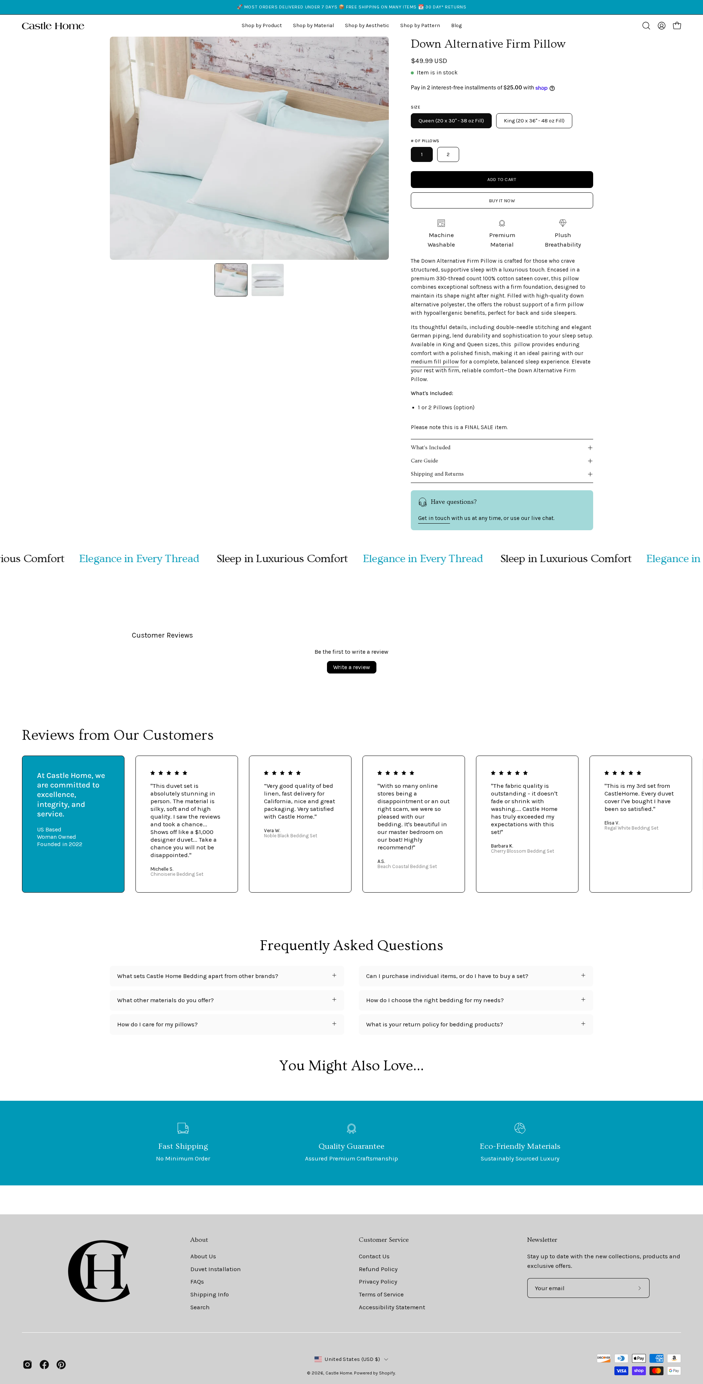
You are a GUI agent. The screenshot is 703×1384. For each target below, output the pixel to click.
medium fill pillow (435, 361)
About (199, 1240)
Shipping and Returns (437, 474)
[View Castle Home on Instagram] (27, 1364)
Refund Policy (378, 1269)
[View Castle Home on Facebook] (44, 1364)
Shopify (387, 1373)
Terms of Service (381, 1294)
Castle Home (339, 1373)
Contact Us (374, 1256)
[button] (367, 26)
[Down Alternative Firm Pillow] (231, 279)
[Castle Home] (53, 25)
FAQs (197, 1281)
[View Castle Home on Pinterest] (61, 1364)
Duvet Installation (215, 1269)
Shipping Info (209, 1294)
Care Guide (424, 461)
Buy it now (502, 200)
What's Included (430, 447)
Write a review (351, 667)
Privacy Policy (378, 1281)
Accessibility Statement (392, 1306)
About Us (203, 1256)
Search (200, 1306)
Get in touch (434, 518)
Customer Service (384, 1240)
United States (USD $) (352, 1359)
